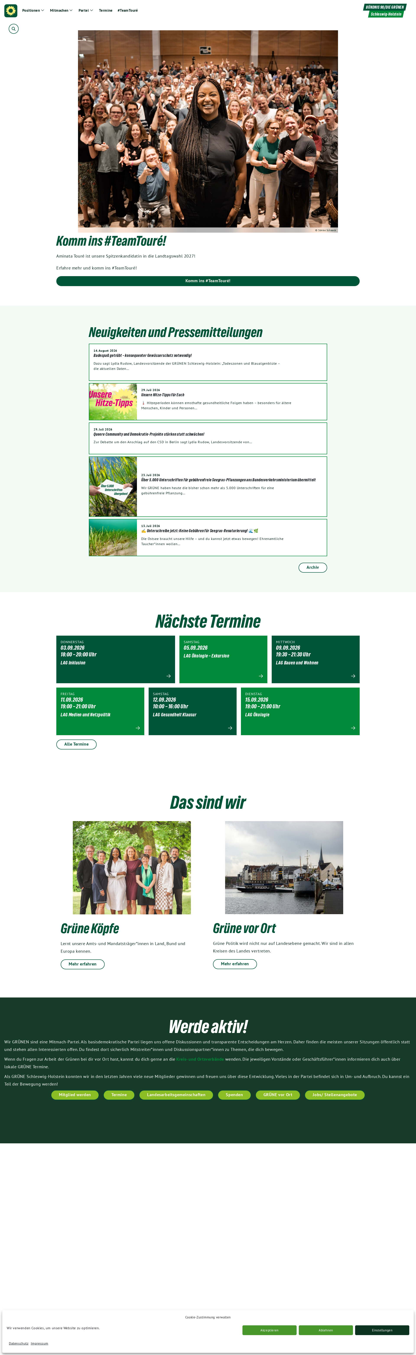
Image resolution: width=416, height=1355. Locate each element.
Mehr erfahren (83, 964)
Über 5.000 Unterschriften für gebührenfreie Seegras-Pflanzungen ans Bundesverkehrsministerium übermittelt (228, 479)
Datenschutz (19, 1343)
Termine (119, 1094)
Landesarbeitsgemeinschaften (176, 1094)
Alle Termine (76, 744)
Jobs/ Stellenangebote (335, 1094)
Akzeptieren (269, 1330)
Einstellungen (382, 1330)
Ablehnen (326, 1330)
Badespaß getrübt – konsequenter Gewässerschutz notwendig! (143, 355)
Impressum (39, 1343)
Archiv (313, 567)
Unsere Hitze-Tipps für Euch (162, 394)
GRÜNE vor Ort (277, 1094)
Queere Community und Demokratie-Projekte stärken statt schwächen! (149, 434)
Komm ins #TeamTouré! (208, 281)
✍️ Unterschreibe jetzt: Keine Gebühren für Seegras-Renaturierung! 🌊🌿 (199, 530)
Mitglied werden (75, 1094)
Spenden (234, 1094)
